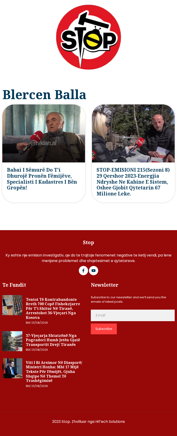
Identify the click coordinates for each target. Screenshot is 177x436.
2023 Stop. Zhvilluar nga (73, 421)
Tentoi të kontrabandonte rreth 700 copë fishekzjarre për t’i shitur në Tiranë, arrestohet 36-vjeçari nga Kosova (53, 308)
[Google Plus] (93, 270)
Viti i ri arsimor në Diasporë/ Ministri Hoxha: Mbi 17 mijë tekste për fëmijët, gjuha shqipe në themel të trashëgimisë (54, 371)
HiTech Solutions (110, 421)
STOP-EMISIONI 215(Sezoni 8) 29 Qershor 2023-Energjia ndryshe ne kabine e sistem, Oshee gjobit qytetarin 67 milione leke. (133, 182)
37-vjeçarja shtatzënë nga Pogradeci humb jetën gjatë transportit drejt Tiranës (53, 340)
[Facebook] (83, 270)
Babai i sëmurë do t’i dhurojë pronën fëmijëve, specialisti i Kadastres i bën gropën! (42, 179)
